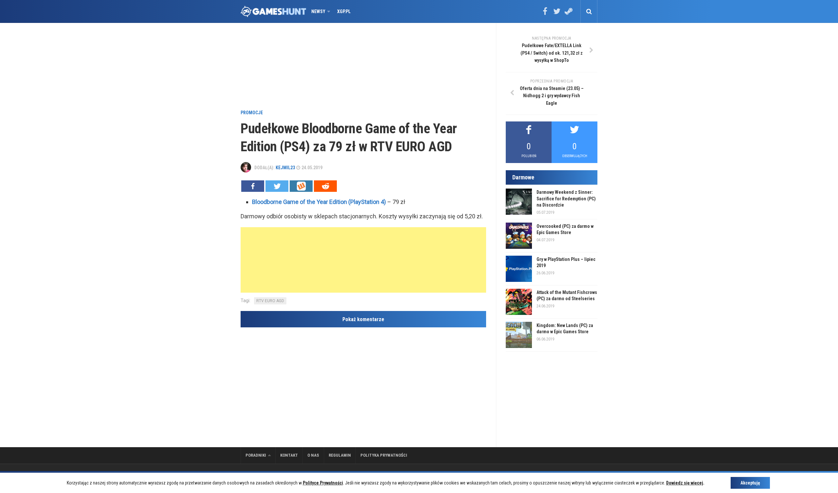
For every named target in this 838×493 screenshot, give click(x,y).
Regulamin (340, 455)
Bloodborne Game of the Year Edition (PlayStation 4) (319, 201)
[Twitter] (557, 13)
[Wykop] (301, 186)
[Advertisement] (363, 67)
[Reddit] (325, 186)
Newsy (318, 11)
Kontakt (289, 455)
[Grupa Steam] (569, 13)
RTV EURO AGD (270, 301)
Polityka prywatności (383, 455)
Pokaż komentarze (363, 319)
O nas (313, 455)
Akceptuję (750, 482)
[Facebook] (545, 13)
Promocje (252, 112)
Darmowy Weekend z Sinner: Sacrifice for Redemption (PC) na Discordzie (566, 199)
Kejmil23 (285, 167)
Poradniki (256, 455)
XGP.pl (344, 11)
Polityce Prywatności (323, 482)
